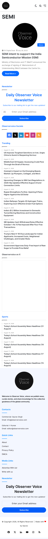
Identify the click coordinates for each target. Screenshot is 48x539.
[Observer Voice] (6, 5)
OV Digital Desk (9, 50)
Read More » (10, 73)
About (4, 442)
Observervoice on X (11, 254)
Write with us (7, 472)
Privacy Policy (8, 450)
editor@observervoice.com (18, 429)
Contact (5, 446)
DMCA (4, 454)
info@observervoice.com (17, 420)
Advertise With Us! (9, 468)
